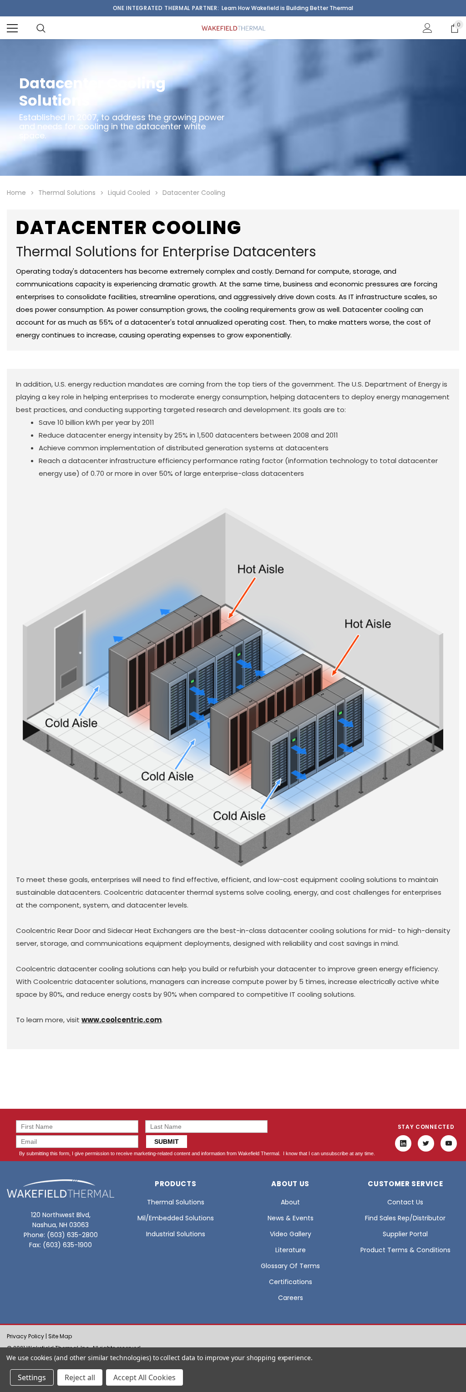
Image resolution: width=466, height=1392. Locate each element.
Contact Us (405, 1202)
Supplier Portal (405, 1234)
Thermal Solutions (175, 1202)
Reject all (80, 1377)
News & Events (291, 1218)
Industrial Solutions (175, 1234)
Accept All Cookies (144, 1377)
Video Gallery (290, 1234)
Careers (290, 1297)
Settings (32, 1377)
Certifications (290, 1281)
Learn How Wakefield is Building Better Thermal (287, 8)
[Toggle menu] (12, 28)
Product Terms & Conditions (405, 1249)
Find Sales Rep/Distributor (405, 1218)
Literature (290, 1249)
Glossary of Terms (290, 1265)
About (290, 1202)
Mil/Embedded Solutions (175, 1218)
